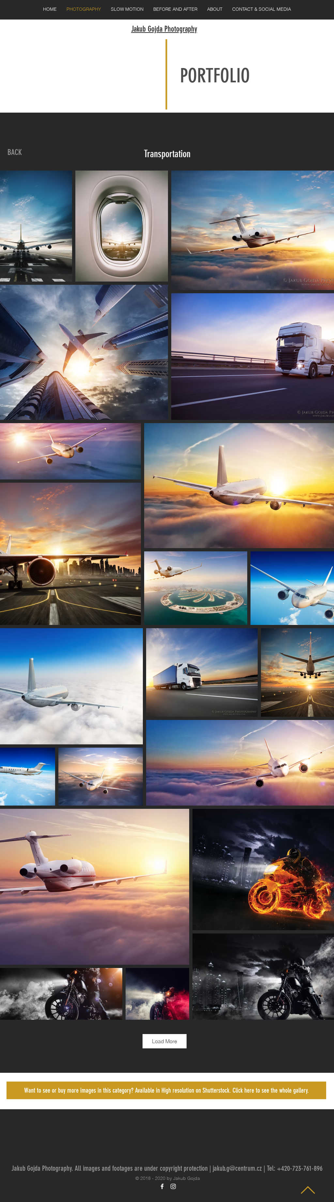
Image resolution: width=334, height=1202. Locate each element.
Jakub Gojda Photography (164, 29)
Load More (164, 1041)
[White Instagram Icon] (173, 1186)
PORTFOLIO (215, 75)
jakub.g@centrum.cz (237, 1168)
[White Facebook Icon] (162, 1186)
